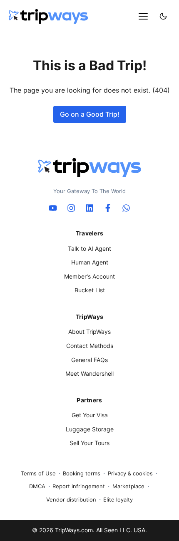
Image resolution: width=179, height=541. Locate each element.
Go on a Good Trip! (89, 114)
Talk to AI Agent (89, 248)
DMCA (37, 486)
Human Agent (89, 262)
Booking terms (81, 473)
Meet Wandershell (89, 373)
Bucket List (90, 290)
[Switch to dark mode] (163, 16)
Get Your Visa (90, 415)
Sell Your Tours (89, 442)
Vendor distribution (71, 499)
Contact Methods (89, 345)
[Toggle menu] (143, 16)
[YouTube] (52, 208)
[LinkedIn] (89, 208)
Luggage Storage (90, 429)
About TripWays (89, 331)
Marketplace (128, 486)
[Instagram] (71, 208)
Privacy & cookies (130, 473)
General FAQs (89, 359)
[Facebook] (107, 208)
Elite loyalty (118, 499)
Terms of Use (38, 473)
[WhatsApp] (126, 208)
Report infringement (78, 486)
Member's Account (89, 276)
